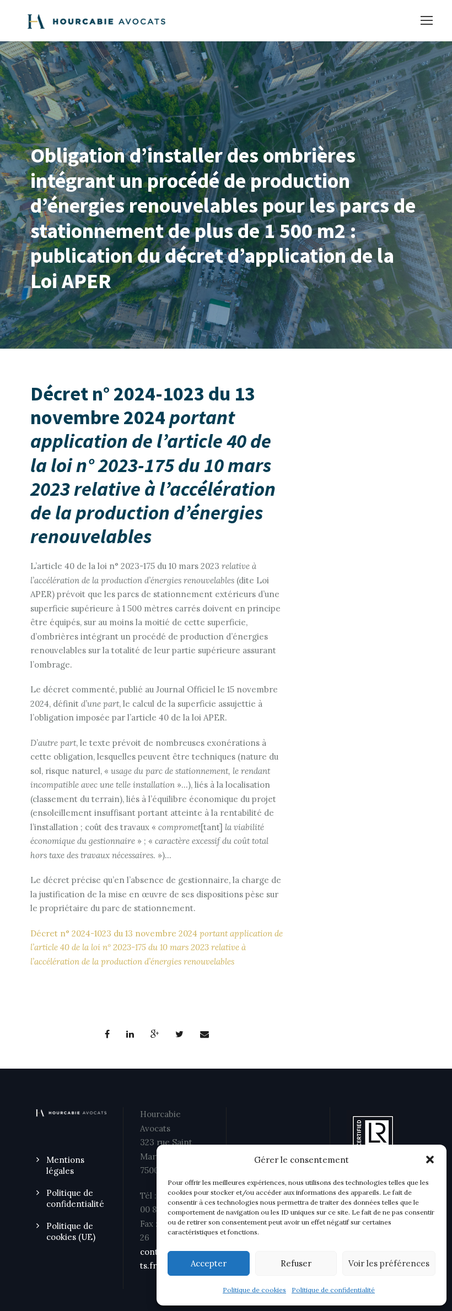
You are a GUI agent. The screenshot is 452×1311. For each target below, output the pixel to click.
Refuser (296, 1263)
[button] (429, 1159)
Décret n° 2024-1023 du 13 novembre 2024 (156, 947)
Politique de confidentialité (333, 1290)
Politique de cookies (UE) (70, 1231)
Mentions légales (65, 1165)
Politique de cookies (254, 1290)
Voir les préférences (388, 1263)
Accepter (209, 1263)
